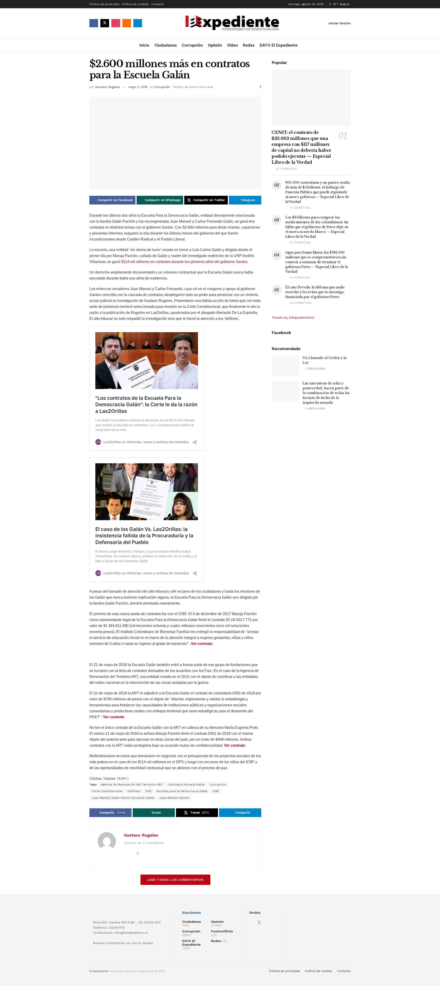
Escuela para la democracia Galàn (182, 791)
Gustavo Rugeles (107, 87)
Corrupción (192, 45)
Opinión (215, 45)
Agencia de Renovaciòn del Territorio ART (132, 784)
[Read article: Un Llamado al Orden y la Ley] (285, 365)
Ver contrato (113, 717)
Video (232, 45)
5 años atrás (315, 408)
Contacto (157, 4)
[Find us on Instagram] (115, 23)
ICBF (216, 791)
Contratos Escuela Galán (186, 784)
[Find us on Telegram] (137, 23)
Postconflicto (222, 931)
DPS (148, 791)
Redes (249, 45)
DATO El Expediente (278, 45)
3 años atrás (315, 368)
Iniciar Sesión (339, 23)
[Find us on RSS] (126, 23)
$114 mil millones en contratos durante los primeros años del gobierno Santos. (184, 262)
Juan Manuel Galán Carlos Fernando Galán (123, 797)
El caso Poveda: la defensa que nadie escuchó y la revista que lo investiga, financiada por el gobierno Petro (315, 292)
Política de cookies (135, 4)
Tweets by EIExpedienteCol (293, 317)
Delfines (134, 791)
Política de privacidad (104, 4)
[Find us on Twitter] (104, 23)
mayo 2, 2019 (137, 87)
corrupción (218, 784)
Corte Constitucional (107, 791)
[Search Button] (349, 45)
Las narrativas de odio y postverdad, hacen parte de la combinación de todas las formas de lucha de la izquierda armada (325, 393)
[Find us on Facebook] (93, 23)
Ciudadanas (165, 45)
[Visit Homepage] (233, 23)
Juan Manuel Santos (175, 797)
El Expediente (98, 971)
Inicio (144, 45)
